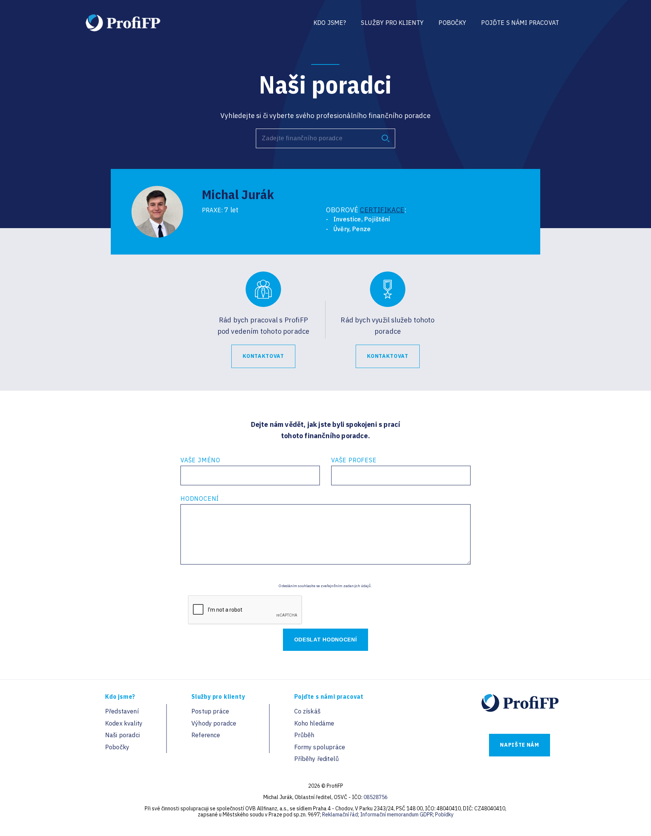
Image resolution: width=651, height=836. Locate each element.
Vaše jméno (200, 460)
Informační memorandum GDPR (396, 814)
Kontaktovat (263, 356)
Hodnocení (199, 498)
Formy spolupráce (319, 747)
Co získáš (307, 711)
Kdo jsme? (329, 22)
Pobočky (452, 22)
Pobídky (444, 814)
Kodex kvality (123, 723)
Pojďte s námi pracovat (520, 22)
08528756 (376, 797)
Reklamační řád (340, 814)
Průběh (304, 735)
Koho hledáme (314, 723)
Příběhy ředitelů (316, 758)
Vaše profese (354, 460)
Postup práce (210, 711)
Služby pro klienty (392, 22)
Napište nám (519, 744)
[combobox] (325, 138)
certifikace (382, 210)
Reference (205, 735)
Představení (122, 711)
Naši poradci (122, 735)
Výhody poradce (213, 723)
